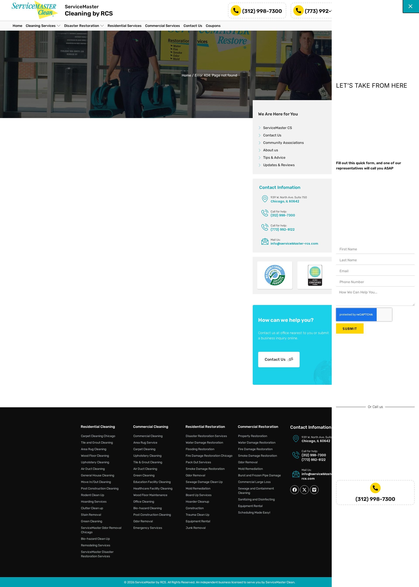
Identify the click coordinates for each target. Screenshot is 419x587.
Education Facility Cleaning (152, 482)
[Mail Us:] (264, 241)
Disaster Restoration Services (206, 436)
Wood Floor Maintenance (150, 495)
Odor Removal (143, 521)
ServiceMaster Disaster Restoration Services (97, 554)
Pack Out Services (198, 462)
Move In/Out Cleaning (96, 482)
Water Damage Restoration (204, 442)
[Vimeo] (314, 489)
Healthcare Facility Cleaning (152, 488)
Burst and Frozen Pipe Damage (259, 475)
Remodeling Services (95, 545)
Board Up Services (198, 495)
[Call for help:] (264, 212)
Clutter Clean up (92, 508)
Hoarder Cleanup (197, 501)
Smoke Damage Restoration (205, 469)
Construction (195, 508)
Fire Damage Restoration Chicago (209, 456)
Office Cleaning (143, 501)
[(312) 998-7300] (236, 10)
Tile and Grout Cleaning (97, 442)
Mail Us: (275, 239)
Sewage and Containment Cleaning (256, 491)
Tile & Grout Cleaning (147, 462)
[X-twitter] (304, 489)
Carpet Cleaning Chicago (98, 436)
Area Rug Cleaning (93, 449)
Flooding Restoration (200, 449)
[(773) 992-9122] (298, 10)
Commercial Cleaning (148, 436)
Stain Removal (91, 515)
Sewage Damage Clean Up (204, 482)
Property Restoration (252, 436)
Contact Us (275, 359)
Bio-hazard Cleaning (147, 508)
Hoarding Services (93, 501)
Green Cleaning (91, 521)
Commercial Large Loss (254, 482)
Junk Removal (196, 528)
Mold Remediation (198, 488)
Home (186, 75)
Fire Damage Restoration (255, 449)
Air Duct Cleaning (93, 469)
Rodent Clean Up (92, 495)
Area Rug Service (145, 442)
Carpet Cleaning (144, 449)
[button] (43, 26)
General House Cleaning (97, 475)
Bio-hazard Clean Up (95, 539)
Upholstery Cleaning (95, 462)
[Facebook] (294, 489)
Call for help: (279, 211)
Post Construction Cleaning (99, 488)
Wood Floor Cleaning (95, 456)
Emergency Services (147, 528)
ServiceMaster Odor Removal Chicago (101, 530)
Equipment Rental (198, 521)
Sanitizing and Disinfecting (256, 499)
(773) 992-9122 (324, 11)
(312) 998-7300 (262, 11)
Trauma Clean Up (197, 515)
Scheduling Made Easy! (254, 512)
